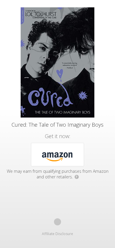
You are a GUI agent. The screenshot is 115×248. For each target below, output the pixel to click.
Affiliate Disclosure (57, 233)
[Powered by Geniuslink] (57, 221)
